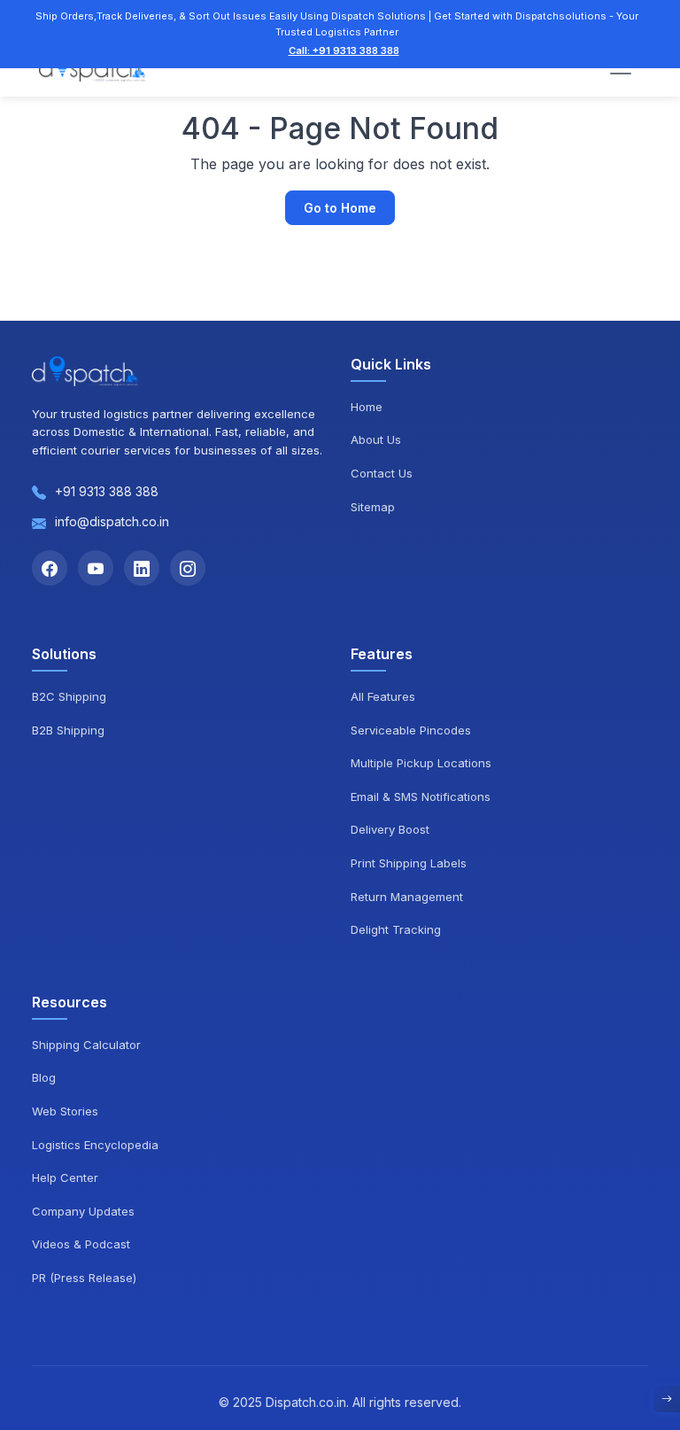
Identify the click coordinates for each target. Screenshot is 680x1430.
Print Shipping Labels (409, 863)
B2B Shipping (68, 730)
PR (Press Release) (84, 1278)
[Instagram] (187, 568)
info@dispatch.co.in (112, 521)
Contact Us (382, 473)
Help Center (65, 1177)
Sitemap (373, 507)
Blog (44, 1077)
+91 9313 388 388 (106, 491)
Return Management (407, 897)
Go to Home (340, 207)
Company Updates (83, 1211)
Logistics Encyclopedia (95, 1145)
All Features (383, 696)
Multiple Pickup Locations (421, 763)
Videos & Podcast (81, 1244)
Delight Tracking (396, 929)
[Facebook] (49, 568)
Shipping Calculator (86, 1045)
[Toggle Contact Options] (666, 1399)
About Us (376, 439)
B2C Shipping (69, 696)
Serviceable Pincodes (411, 730)
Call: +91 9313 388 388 (344, 50)
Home (366, 407)
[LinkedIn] (141, 568)
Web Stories (65, 1111)
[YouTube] (95, 568)
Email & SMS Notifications (421, 796)
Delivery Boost (390, 829)
